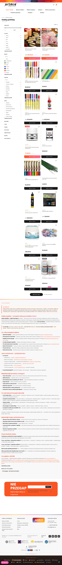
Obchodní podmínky (6, 527)
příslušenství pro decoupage (20, 359)
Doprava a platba (5, 520)
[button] (56, 24)
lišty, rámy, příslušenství (47, 336)
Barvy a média (20, 10)
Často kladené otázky (6, 525)
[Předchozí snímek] (26, 69)
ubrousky (30, 359)
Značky (42, 12)
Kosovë (48, 562)
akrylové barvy (34, 461)
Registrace (55, 1)
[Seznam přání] (54, 5)
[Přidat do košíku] (32, 58)
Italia (13, 562)
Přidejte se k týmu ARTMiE (22, 525)
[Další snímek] (38, 69)
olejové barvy (41, 461)
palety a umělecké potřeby (46, 334)
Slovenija (55, 560)
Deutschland (40, 560)
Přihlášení (48, 1)
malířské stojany (51, 461)
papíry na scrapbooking (35, 361)
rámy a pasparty (17, 365)
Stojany (40, 10)
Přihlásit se (48, 486)
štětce (46, 461)
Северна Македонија (39, 562)
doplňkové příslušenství (20, 357)
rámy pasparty (56, 336)
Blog (18, 529)
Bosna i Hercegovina (28, 562)
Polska (25, 560)
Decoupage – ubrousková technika (10, 471)
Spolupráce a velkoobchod (22, 523)
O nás (18, 520)
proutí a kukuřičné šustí (54, 344)
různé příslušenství (19, 461)
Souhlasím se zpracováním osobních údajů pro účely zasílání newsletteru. (38, 491)
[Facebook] (50, 536)
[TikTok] (59, 536)
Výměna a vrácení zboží (7, 523)
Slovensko (7, 560)
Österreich (32, 560)
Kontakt (18, 527)
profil (41, 350)
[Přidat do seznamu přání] (39, 30)
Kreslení (30, 12)
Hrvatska (47, 560)
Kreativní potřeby (15, 12)
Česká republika (16, 560)
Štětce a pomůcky (50, 10)
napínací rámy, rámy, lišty (28, 363)
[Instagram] (53, 536)
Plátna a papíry (31, 10)
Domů (3, 17)
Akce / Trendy (9, 10)
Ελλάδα (19, 562)
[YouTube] (56, 536)
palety (12, 357)
